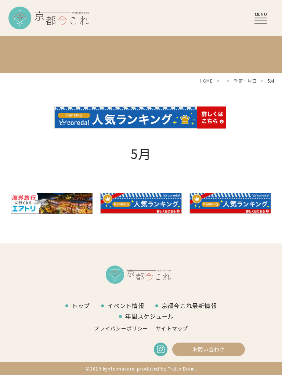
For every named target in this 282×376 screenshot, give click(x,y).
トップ (81, 305)
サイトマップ (172, 328)
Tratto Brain (181, 368)
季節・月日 (245, 80)
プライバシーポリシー (121, 328)
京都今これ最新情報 (189, 305)
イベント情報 (125, 305)
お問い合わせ (208, 349)
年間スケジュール (149, 316)
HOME (206, 80)
